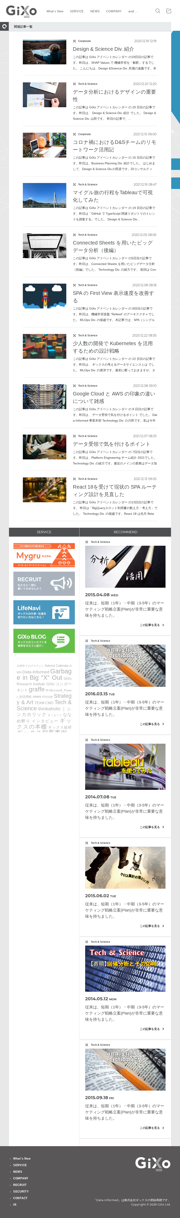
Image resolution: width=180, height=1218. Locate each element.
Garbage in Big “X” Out (44, 674)
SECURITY (21, 1191)
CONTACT (20, 1198)
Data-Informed (35, 672)
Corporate (84, 41)
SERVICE (20, 1165)
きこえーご (55, 715)
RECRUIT (20, 1185)
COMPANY (21, 1178)
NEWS (17, 1171)
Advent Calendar (57, 665)
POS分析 (47, 696)
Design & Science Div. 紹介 (103, 49)
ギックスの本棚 (44, 723)
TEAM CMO (44, 703)
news (37, 696)
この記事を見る (152, 625)
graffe (37, 689)
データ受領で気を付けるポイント (112, 444)
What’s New (22, 1158)
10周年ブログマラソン (30, 665)
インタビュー (45, 721)
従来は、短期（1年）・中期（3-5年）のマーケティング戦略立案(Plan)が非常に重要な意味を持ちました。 (124, 609)
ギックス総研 (60, 727)
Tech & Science (87, 83)
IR (47, 690)
